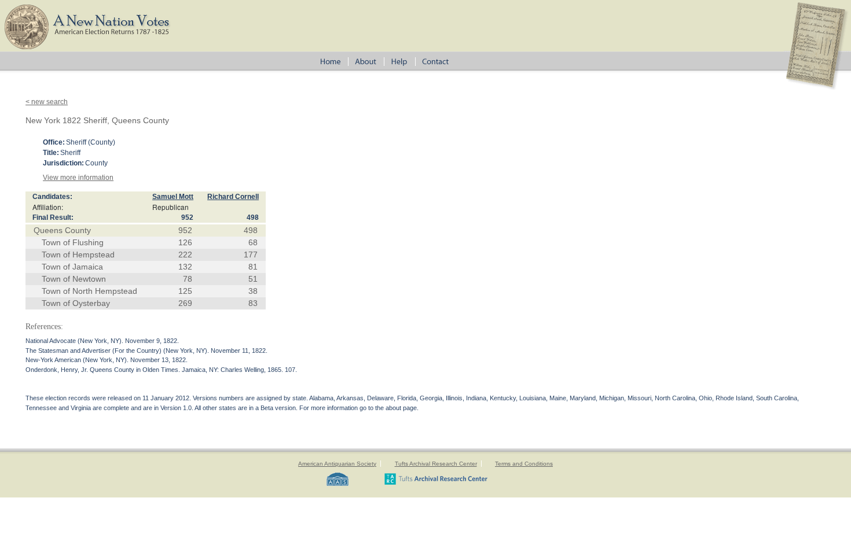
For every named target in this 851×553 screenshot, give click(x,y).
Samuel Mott (172, 197)
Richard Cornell (233, 197)
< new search (46, 102)
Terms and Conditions (524, 463)
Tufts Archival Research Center (436, 463)
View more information (78, 178)
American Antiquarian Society (337, 463)
